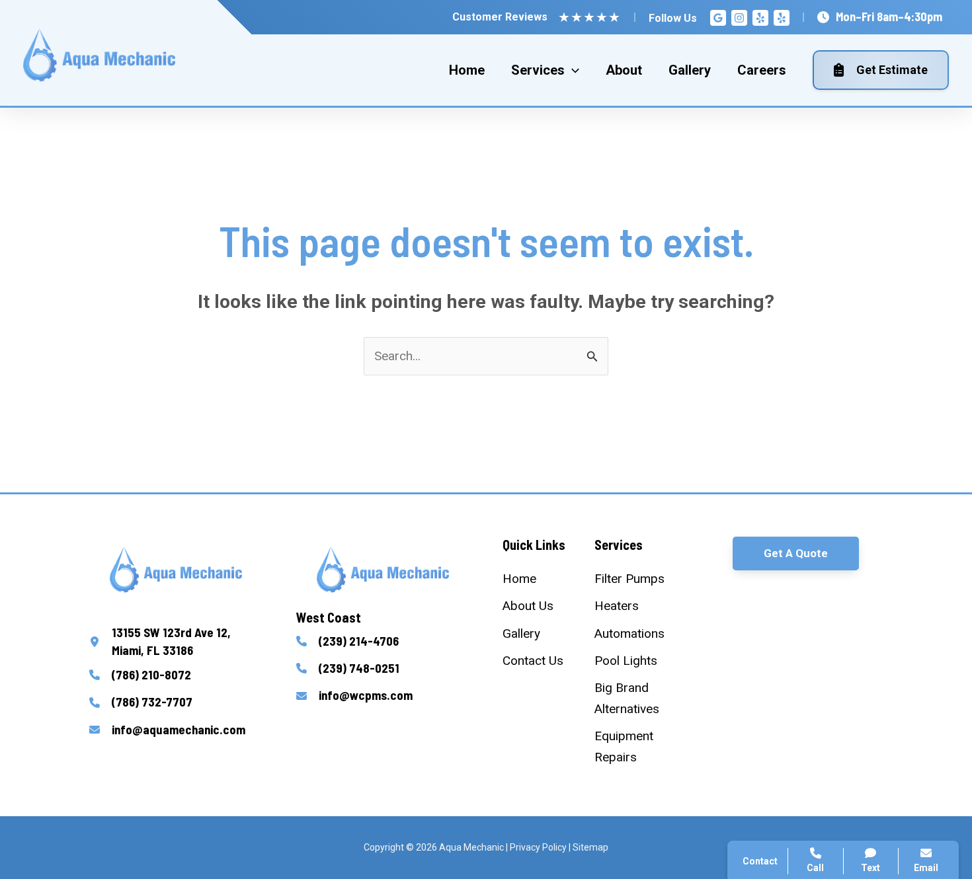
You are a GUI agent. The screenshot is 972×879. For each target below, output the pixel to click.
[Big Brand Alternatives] (635, 698)
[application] (572, 70)
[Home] (519, 578)
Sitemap (590, 847)
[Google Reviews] (718, 18)
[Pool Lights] (625, 660)
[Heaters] (616, 605)
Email (926, 867)
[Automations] (629, 633)
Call (774, 651)
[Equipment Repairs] (635, 746)
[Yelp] (760, 18)
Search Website (805, 715)
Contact (784, 683)
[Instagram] (739, 18)
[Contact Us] (533, 660)
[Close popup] (937, 570)
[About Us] (528, 605)
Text (870, 867)
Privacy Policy (538, 847)
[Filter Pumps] (629, 578)
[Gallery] (521, 633)
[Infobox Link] (176, 641)
